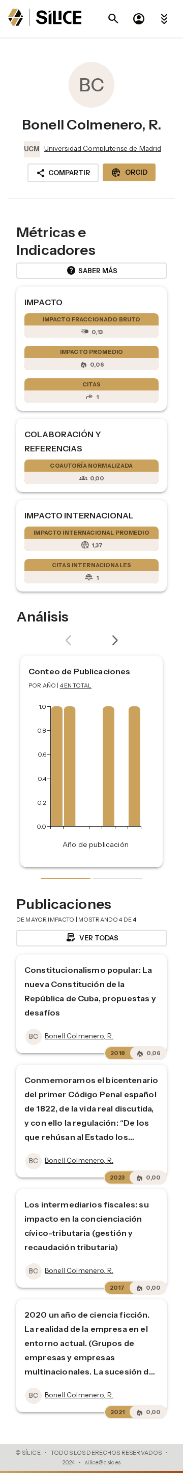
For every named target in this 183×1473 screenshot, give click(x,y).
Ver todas (91, 938)
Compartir (63, 173)
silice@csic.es (102, 1462)
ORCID (129, 173)
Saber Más (91, 271)
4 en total (76, 685)
